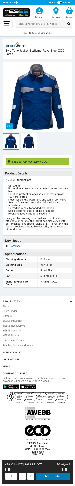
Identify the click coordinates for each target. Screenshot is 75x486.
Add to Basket (53, 476)
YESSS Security (12, 330)
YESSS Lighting (11, 335)
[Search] (68, 23)
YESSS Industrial (12, 320)
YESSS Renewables (14, 325)
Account (39, 17)
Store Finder (10, 311)
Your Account (12, 352)
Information (11, 359)
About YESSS (11, 301)
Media (6, 366)
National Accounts (13, 340)
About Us (8, 306)
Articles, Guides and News (18, 345)
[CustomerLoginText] (39, 10)
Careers (7, 316)
